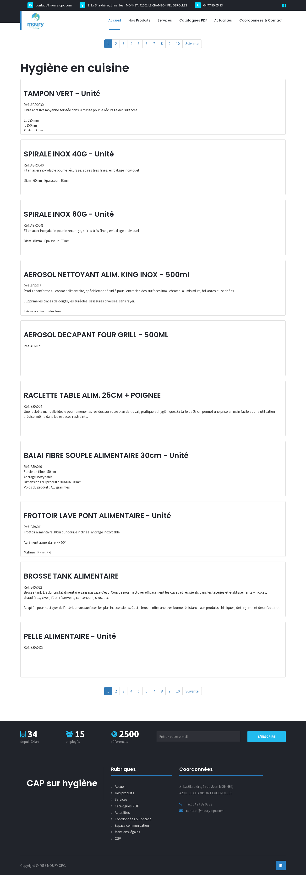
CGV (118, 838)
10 (178, 43)
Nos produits (139, 20)
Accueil (114, 20)
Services (165, 20)
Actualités (223, 20)
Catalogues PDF (193, 20)
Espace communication (132, 825)
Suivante (192, 43)
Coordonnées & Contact (261, 20)
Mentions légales (127, 832)
